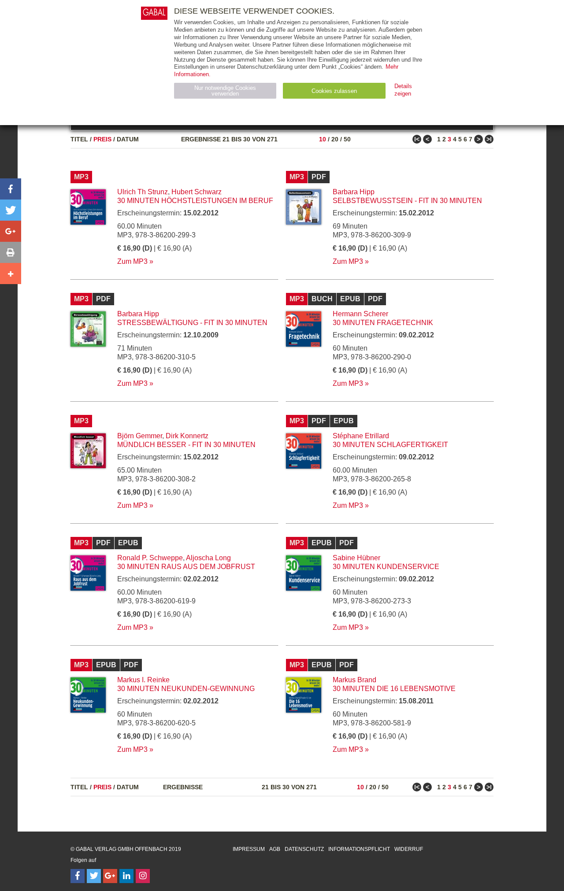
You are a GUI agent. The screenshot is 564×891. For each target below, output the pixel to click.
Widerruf (408, 849)
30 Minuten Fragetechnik (383, 322)
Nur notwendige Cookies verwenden (225, 91)
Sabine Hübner (356, 558)
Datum (128, 139)
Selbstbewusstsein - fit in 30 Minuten (407, 200)
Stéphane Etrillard (361, 436)
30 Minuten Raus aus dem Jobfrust (186, 566)
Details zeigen (403, 90)
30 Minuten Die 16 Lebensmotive (394, 688)
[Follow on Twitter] (94, 876)
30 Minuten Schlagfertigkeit (390, 444)
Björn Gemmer (139, 436)
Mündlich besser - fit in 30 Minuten (186, 444)
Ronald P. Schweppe (150, 558)
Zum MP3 (132, 261)
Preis (102, 139)
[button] (10, 189)
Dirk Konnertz (187, 436)
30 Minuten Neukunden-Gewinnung (186, 688)
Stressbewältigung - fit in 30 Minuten (192, 322)
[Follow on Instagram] (143, 876)
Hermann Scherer (360, 314)
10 (322, 139)
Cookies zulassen (334, 91)
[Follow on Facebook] (77, 876)
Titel (79, 139)
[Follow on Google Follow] (110, 876)
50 (347, 139)
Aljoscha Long (208, 558)
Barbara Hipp (354, 192)
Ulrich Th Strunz (142, 192)
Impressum (249, 849)
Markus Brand (354, 680)
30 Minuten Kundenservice (386, 566)
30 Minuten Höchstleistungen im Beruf (195, 200)
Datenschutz (304, 849)
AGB (274, 849)
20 (334, 139)
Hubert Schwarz (196, 192)
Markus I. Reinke (143, 680)
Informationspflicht (359, 849)
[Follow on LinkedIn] (126, 876)
